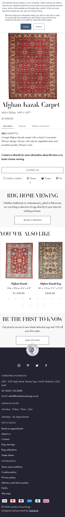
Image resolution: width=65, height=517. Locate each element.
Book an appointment (12, 428)
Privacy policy (9, 477)
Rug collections (9, 449)
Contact (5, 439)
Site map (6, 493)
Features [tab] (22, 126)
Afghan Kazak (19, 283)
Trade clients (8, 455)
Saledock (33, 510)
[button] (32, 64)
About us (6, 433)
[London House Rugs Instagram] (18, 365)
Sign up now (32, 340)
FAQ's (5, 488)
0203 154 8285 (14, 390)
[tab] (8, 299)
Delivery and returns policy (15, 482)
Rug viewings (8, 444)
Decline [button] (39, 26)
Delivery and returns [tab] (40, 126)
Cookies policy (9, 472)
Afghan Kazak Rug (50, 283)
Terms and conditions (12, 466)
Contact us (32, 170)
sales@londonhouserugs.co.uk (23, 396)
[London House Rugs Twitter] (37, 365)
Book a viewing (32, 220)
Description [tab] (8, 126)
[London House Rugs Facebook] (46, 365)
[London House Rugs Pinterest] (27, 365)
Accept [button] (26, 26)
